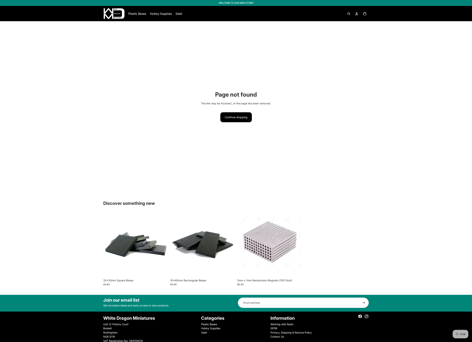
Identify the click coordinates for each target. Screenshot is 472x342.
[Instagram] (366, 316)
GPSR (273, 328)
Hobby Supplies (210, 328)
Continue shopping (236, 117)
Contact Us (277, 336)
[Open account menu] (357, 14)
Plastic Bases (209, 324)
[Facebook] (360, 316)
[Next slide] (162, 244)
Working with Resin (281, 324)
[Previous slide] (108, 244)
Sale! (204, 332)
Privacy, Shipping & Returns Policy (291, 332)
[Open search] (349, 14)
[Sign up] (363, 302)
